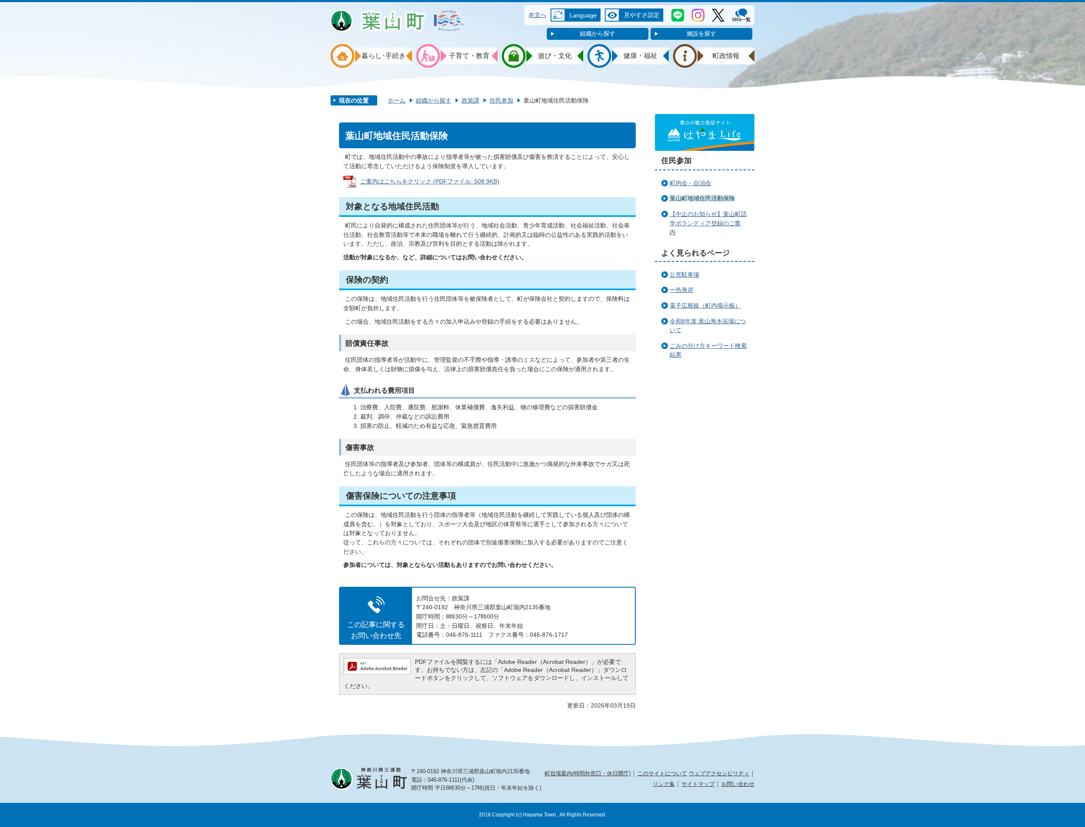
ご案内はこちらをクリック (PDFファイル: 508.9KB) (429, 181)
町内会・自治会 (690, 183)
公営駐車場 (684, 274)
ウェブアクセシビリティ (719, 773)
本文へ (537, 14)
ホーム (397, 100)
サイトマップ (698, 784)
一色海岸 (681, 289)
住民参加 (501, 100)
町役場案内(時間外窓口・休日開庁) (588, 773)
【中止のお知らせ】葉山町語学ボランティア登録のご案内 (708, 223)
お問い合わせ (737, 784)
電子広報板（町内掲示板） (705, 305)
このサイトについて (662, 773)
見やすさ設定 (641, 14)
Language (583, 15)
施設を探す (701, 33)
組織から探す (597, 33)
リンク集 (664, 784)
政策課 (470, 100)
